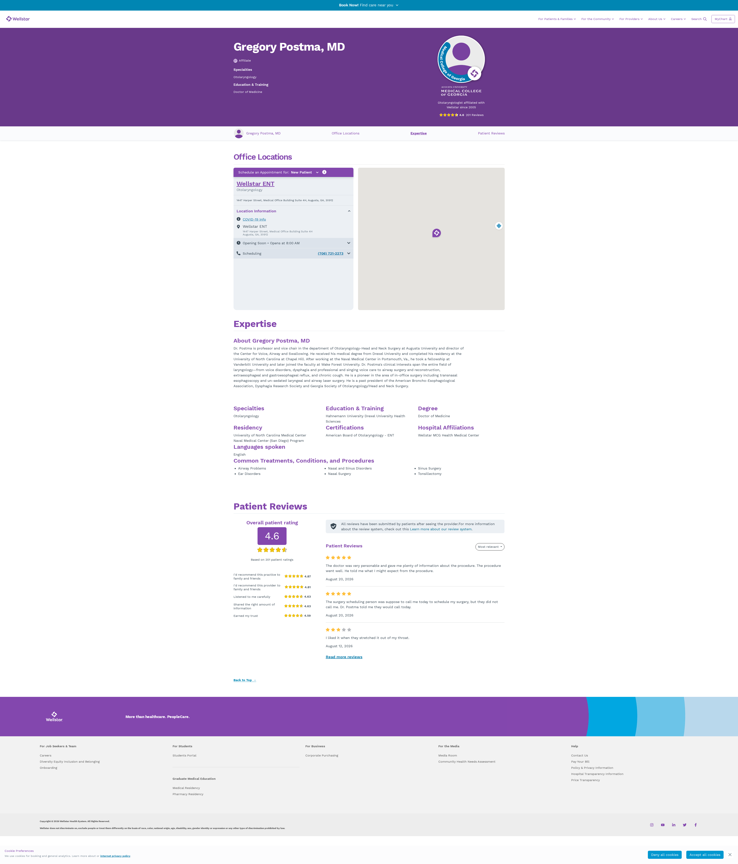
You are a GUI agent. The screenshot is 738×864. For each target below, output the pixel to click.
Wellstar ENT (255, 183)
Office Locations (345, 133)
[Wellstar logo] (18, 19)
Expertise (419, 133)
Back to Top (243, 680)
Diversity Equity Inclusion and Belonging (70, 761)
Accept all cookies (705, 855)
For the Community (596, 19)
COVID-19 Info (254, 219)
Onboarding (48, 768)
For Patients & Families (555, 19)
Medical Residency (186, 788)
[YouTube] (663, 825)
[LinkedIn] (674, 825)
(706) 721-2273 (330, 253)
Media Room (447, 755)
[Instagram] (652, 825)
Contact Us (579, 755)
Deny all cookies (664, 855)
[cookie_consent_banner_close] (730, 854)
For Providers (629, 19)
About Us (655, 19)
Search (697, 19)
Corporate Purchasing (321, 755)
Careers (677, 19)
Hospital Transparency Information (597, 774)
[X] (684, 825)
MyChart (721, 19)
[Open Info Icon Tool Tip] (324, 172)
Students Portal (184, 755)
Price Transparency (585, 780)
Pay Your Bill (580, 761)
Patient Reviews (491, 133)
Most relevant (489, 547)
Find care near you (366, 5)
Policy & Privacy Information (592, 768)
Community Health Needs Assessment (466, 761)
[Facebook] (695, 825)
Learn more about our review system (441, 529)
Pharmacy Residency (188, 794)
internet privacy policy (115, 855)
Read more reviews (344, 657)
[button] (293, 243)
